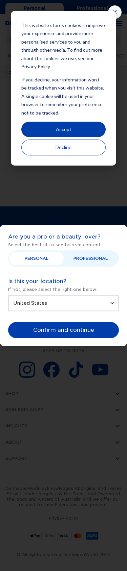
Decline (63, 147)
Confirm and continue (63, 330)
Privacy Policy (35, 66)
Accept (63, 129)
